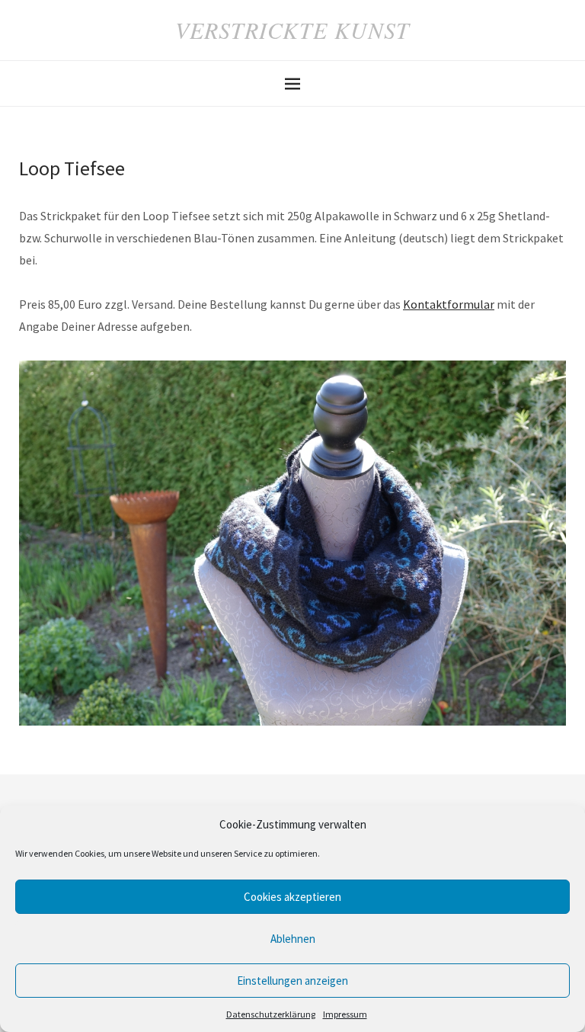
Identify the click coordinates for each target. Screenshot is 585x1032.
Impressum (345, 1014)
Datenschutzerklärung (270, 1014)
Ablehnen (292, 938)
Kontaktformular (448, 304)
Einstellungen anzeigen (292, 980)
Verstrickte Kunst (292, 29)
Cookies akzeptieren (292, 896)
